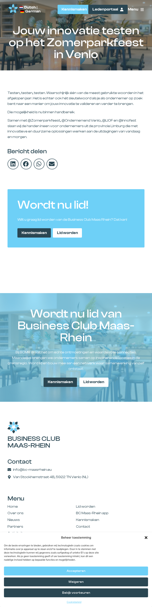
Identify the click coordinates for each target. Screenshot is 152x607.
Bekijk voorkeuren (76, 593)
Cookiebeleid (74, 601)
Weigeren (76, 582)
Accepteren (76, 571)
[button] (146, 538)
